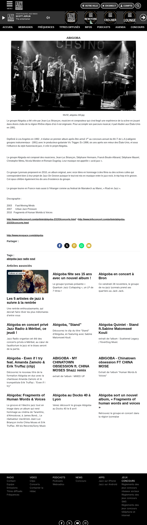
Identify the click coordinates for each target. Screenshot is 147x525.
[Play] (4, 18)
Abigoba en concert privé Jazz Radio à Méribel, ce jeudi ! (27, 329)
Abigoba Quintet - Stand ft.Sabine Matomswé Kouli (119, 329)
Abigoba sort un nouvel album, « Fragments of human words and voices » (119, 401)
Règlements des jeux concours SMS (130, 498)
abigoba (12, 258)
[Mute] (48, 17)
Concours (137, 27)
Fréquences (46, 27)
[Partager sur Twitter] (66, 247)
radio (26, 258)
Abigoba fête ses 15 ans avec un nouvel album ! (72, 276)
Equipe (10, 484)
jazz (19, 258)
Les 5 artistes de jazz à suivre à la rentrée (25, 300)
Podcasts (103, 27)
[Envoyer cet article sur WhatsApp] (81, 247)
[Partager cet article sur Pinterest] (73, 247)
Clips (32, 480)
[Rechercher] (138, 6)
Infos (88, 27)
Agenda (120, 27)
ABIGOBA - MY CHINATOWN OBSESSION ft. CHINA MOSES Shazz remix (71, 364)
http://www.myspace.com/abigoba (25, 235)
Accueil (8, 27)
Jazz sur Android (108, 484)
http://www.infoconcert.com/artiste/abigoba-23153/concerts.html (41, 219)
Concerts (35, 484)
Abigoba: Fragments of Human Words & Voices (26, 397)
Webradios (25, 27)
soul (32, 258)
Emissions (12, 487)
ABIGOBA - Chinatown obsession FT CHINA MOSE (117, 362)
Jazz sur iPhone (107, 480)
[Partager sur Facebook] (59, 247)
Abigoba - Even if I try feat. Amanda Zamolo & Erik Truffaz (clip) (26, 362)
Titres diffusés (69, 27)
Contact (11, 480)
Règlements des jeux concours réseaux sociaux (130, 488)
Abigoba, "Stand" (67, 325)
